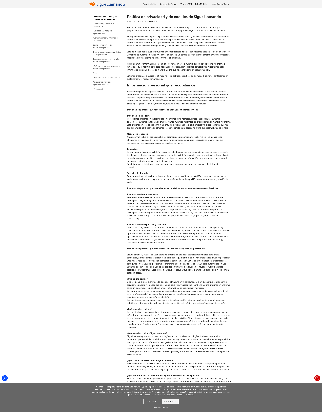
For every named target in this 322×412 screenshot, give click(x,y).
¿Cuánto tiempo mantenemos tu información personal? (106, 67)
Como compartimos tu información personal (102, 46)
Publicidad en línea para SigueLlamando (102, 32)
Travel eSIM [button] (186, 4)
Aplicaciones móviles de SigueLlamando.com (102, 83)
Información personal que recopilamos (103, 25)
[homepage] (107, 4)
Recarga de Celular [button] (168, 4)
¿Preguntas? (98, 89)
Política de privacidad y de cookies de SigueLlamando (105, 18)
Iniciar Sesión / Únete (220, 4)
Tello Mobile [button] (201, 4)
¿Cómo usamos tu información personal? (105, 39)
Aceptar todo (170, 401)
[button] (317, 378)
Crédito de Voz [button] (150, 4)
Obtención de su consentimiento (106, 77)
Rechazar (151, 401)
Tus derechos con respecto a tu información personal (106, 60)
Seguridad (97, 73)
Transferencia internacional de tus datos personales (107, 53)
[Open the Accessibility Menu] (5, 378)
